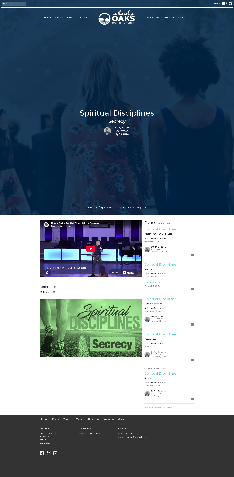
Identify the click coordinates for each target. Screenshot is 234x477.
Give (180, 17)
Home (47, 17)
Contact (216, 4)
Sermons (169, 17)
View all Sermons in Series (158, 407)
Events (71, 17)
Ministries (153, 17)
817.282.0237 (132, 433)
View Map (45, 443)
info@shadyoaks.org (136, 437)
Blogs (83, 17)
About (59, 17)
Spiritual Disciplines (111, 207)
